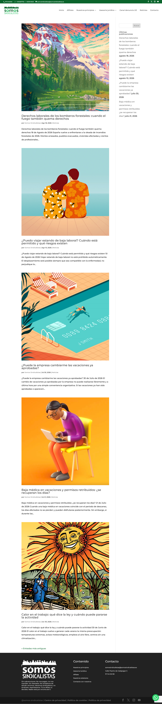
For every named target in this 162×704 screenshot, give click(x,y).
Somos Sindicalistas (32, 123)
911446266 (8, 2)
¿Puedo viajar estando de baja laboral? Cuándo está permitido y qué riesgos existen (59, 242)
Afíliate (70, 10)
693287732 (20, 2)
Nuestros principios (85, 10)
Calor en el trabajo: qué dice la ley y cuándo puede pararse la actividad (64, 616)
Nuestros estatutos (80, 678)
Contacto (154, 10)
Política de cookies (77, 700)
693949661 (30, 2)
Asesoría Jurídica (80, 671)
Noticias (143, 10)
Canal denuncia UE (128, 10)
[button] (155, 697)
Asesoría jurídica (106, 10)
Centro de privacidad (55, 700)
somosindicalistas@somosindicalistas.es (121, 667)
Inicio (61, 10)
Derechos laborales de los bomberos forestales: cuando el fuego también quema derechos (63, 117)
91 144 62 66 (110, 674)
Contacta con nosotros (82, 682)
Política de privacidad (100, 700)
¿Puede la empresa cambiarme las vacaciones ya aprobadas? (57, 366)
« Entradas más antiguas (33, 648)
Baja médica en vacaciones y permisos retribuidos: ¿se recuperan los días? (61, 491)
